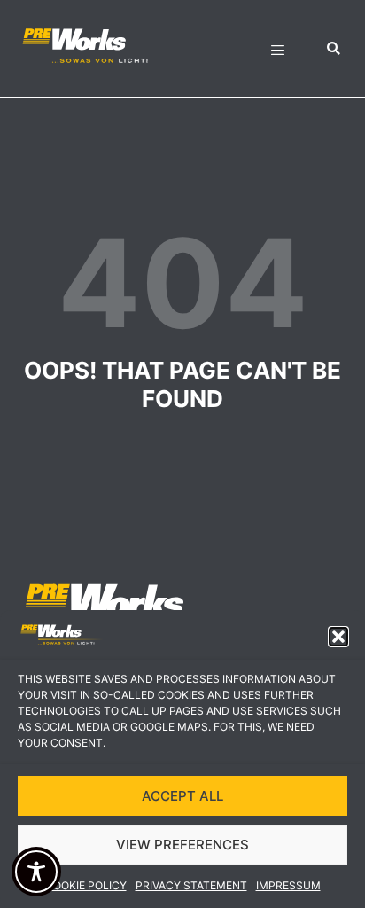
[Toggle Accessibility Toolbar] (36, 872)
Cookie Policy (86, 885)
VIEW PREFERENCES (182, 844)
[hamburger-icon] (278, 52)
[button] (338, 637)
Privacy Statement (191, 885)
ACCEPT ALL (182, 795)
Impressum (288, 885)
